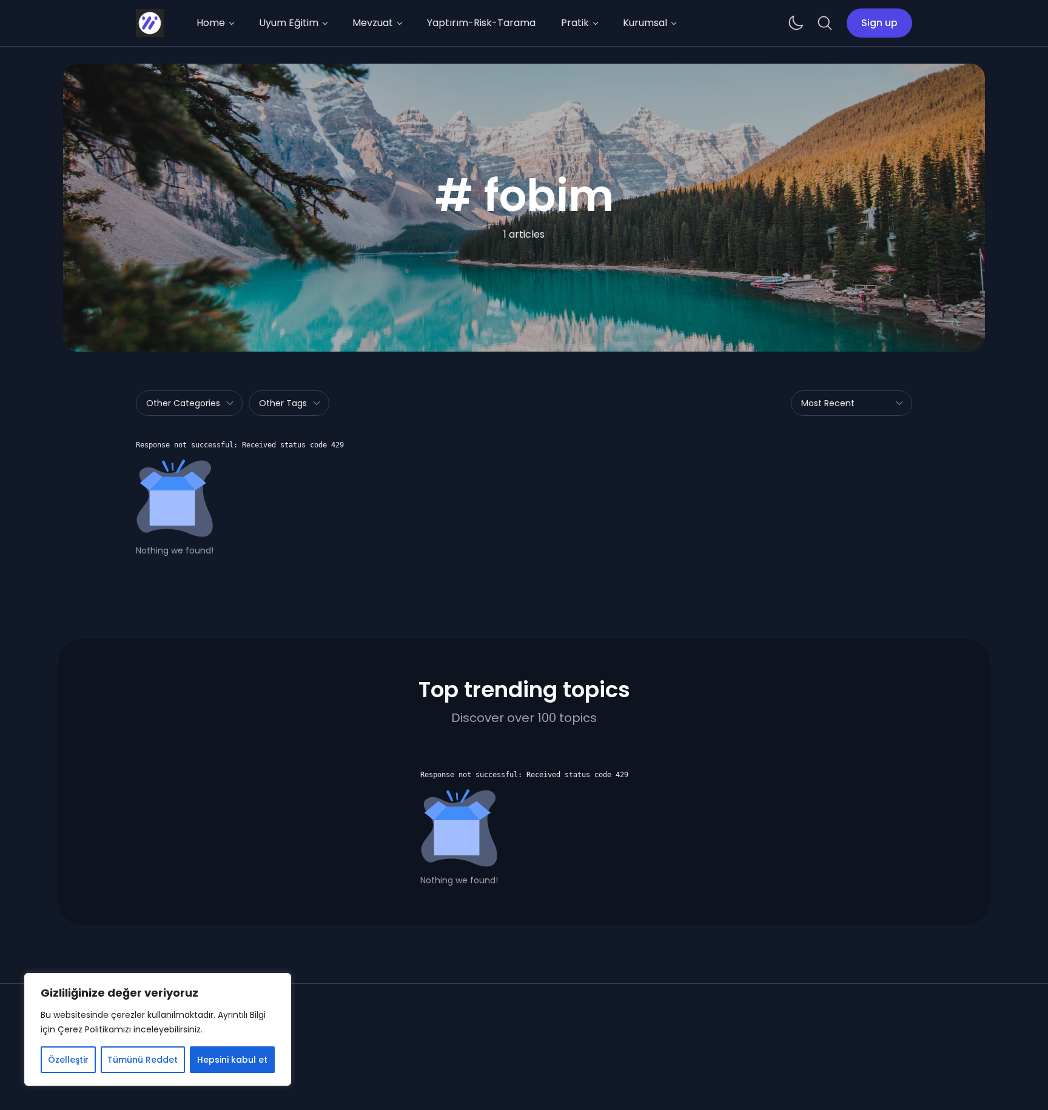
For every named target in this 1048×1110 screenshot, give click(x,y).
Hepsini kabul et (232, 1060)
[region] (157, 1029)
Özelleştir (68, 1060)
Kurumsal (645, 23)
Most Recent (828, 403)
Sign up (879, 23)
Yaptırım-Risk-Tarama (481, 23)
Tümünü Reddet (142, 1060)
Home (210, 23)
